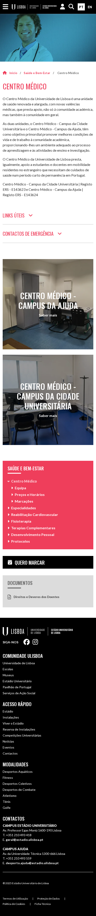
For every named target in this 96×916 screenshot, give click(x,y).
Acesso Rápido (17, 704)
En (90, 7)
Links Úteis (14, 215)
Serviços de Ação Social (19, 693)
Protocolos (20, 541)
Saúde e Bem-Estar (37, 73)
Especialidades (23, 508)
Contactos (10, 753)
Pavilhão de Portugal (17, 687)
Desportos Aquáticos (18, 771)
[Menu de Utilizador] (62, 7)
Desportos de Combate (19, 789)
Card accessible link (48, 304)
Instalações (11, 717)
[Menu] (5, 7)
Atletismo (10, 795)
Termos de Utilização (15, 898)
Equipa (20, 488)
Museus (8, 675)
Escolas (8, 669)
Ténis (6, 801)
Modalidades (15, 764)
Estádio (8, 711)
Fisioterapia (21, 521)
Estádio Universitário (17, 681)
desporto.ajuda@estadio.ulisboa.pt (32, 863)
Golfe (6, 807)
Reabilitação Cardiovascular (34, 514)
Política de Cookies (14, 904)
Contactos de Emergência (28, 233)
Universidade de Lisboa (19, 663)
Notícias (8, 741)
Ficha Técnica (43, 904)
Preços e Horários (30, 494)
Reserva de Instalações (19, 729)
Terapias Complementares (33, 528)
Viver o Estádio (13, 723)
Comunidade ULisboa (23, 655)
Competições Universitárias (22, 735)
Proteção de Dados (48, 898)
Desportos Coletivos (17, 783)
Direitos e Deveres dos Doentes (36, 597)
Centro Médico (24, 481)
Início (13, 73)
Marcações (24, 501)
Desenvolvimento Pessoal (32, 534)
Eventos (8, 747)
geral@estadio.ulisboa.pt (24, 840)
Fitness (8, 777)
